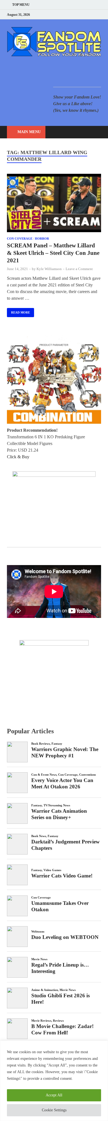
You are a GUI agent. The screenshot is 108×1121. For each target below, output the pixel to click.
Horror (42, 238)
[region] (54, 1080)
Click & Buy (18, 456)
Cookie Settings (54, 1110)
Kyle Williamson (49, 269)
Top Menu (21, 5)
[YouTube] (65, 14)
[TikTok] (99, 14)
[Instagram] (86, 14)
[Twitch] (93, 14)
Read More (18, 311)
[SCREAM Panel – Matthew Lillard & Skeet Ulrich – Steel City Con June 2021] (54, 204)
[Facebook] (72, 14)
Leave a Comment (79, 269)
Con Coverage (19, 238)
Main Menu (29, 132)
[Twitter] (79, 14)
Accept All (54, 1095)
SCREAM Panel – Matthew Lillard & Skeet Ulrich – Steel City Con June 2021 (53, 253)
